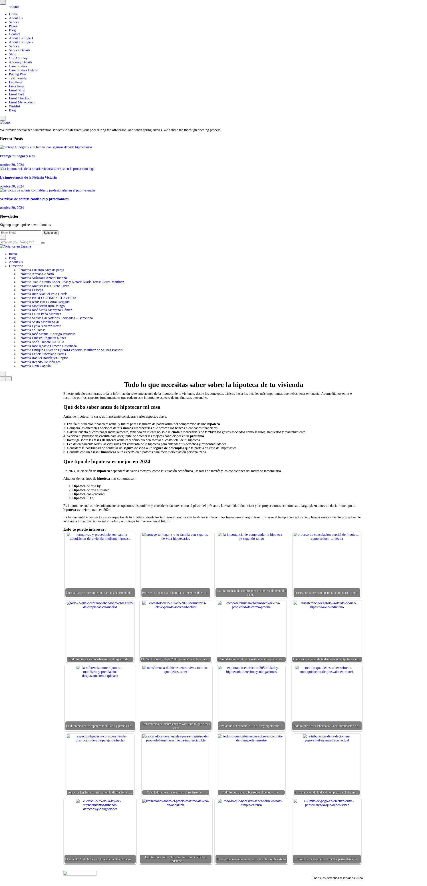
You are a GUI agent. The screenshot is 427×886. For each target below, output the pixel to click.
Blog (12, 30)
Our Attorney (18, 58)
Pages (13, 26)
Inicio (13, 254)
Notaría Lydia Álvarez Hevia (40, 326)
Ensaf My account (21, 102)
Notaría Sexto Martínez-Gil (39, 322)
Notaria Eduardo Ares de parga (42, 270)
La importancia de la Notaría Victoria (28, 177)
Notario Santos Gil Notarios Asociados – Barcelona (56, 318)
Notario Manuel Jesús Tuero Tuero (44, 286)
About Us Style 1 (21, 38)
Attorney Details (20, 62)
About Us (16, 18)
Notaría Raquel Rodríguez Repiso (44, 358)
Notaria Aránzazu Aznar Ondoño (43, 278)
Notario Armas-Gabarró (37, 274)
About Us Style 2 (21, 42)
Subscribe (50, 232)
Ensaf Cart (16, 94)
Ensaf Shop (17, 90)
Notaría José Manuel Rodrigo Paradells (47, 334)
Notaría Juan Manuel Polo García (43, 294)
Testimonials (17, 78)
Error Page (16, 86)
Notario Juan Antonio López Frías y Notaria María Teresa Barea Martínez (72, 282)
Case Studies (18, 66)
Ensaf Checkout (20, 98)
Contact (14, 34)
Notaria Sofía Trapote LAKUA (42, 342)
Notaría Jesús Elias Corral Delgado (45, 302)
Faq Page (15, 82)
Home (13, 14)
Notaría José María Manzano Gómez (46, 310)
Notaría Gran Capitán (35, 366)
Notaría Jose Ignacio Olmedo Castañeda (48, 346)
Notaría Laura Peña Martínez (40, 314)
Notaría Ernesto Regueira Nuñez (43, 338)
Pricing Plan (17, 74)
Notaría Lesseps (31, 290)
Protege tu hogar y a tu (17, 156)
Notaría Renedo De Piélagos (40, 362)
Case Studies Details (23, 70)
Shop (12, 54)
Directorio (16, 266)
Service (14, 22)
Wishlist (14, 106)
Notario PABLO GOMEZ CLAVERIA (48, 298)
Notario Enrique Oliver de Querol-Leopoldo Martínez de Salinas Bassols (71, 350)
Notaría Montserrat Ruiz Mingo (42, 306)
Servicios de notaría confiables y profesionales (34, 199)
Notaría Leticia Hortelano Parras (43, 354)
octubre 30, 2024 (12, 165)
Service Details (19, 50)
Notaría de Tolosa (32, 330)
